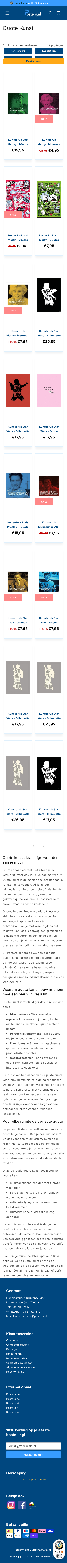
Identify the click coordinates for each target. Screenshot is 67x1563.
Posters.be (13, 1394)
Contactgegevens (17, 1344)
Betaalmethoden (16, 1358)
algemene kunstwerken (21, 1019)
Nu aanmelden (33, 1454)
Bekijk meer (33, 61)
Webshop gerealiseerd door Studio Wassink (34, 1556)
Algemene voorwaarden (21, 1367)
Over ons (12, 1340)
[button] (7, 13)
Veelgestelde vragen (19, 1362)
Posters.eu (13, 1412)
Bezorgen (12, 1349)
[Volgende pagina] (43, 846)
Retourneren (14, 1353)
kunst (49, 911)
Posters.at (12, 1403)
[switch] (59, 1556)
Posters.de (13, 1398)
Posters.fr (12, 1407)
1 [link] (23, 846)
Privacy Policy (15, 1371)
